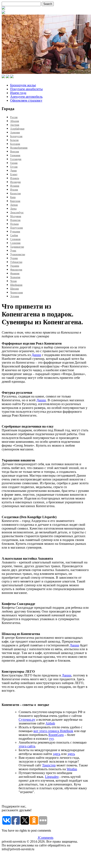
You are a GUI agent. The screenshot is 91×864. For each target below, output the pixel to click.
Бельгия (14, 140)
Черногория (16, 292)
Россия (14, 117)
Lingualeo (52, 776)
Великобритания (19, 147)
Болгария (15, 143)
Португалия (16, 227)
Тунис (13, 250)
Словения (15, 243)
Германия (15, 155)
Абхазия (14, 121)
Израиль (14, 178)
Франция (14, 273)
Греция (14, 162)
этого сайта (27, 746)
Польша (14, 223)
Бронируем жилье (23, 85)
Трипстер (49, 765)
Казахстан (15, 193)
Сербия (14, 235)
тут (51, 738)
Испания (14, 185)
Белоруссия (16, 136)
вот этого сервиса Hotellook (53, 731)
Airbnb (50, 723)
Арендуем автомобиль (26, 96)
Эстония (14, 296)
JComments (45, 837)
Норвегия (15, 220)
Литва (13, 208)
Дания (13, 170)
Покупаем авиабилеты (26, 89)
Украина (14, 265)
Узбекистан (16, 262)
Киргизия (15, 201)
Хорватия (15, 277)
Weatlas (72, 769)
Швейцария (16, 284)
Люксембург (17, 212)
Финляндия (16, 269)
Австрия (14, 124)
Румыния (15, 231)
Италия (14, 189)
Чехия (13, 281)
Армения (15, 132)
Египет (13, 174)
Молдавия (15, 216)
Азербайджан (17, 128)
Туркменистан (17, 254)
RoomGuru (56, 735)
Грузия (14, 166)
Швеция (14, 288)
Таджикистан (17, 246)
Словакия (15, 239)
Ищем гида (18, 93)
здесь (56, 754)
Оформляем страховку (26, 100)
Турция (14, 258)
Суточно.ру (27, 719)
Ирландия (15, 182)
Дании (36, 355)
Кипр (13, 197)
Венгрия (14, 151)
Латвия (14, 204)
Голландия (15, 159)
